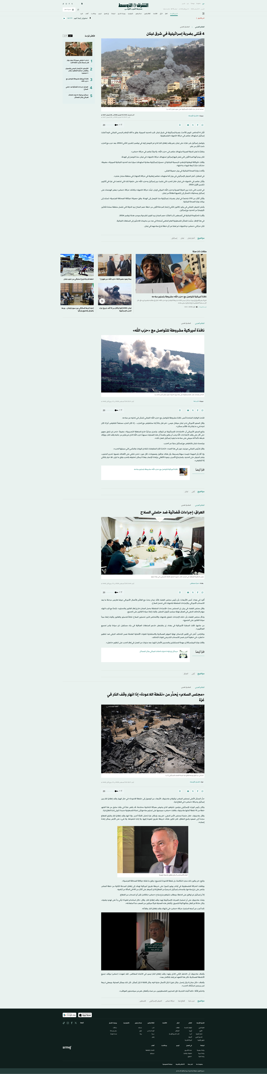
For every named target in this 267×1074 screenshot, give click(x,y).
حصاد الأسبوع (188, 1050)
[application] (152, 941)
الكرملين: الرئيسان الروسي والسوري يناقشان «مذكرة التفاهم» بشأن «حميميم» (77, 70)
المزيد (81, 14)
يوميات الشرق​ (121, 14)
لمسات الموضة (113, 1034)
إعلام (153, 1037)
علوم (140, 1031)
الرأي (161, 14)
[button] (152, 941)
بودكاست (93, 14)
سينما (153, 1034)
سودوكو (152, 1053)
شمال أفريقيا (199, 1034)
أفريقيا (190, 1037)
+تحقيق (190, 1056)
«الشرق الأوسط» (193, 116)
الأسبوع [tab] (65, 35)
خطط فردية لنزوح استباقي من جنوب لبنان (79, 279)
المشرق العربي (185, 27)
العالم (166, 14)
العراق (186, 674)
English (198, 3)
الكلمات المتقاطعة (150, 1050)
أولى (193, 491)
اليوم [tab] (70, 35)
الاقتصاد (155, 14)
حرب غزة (191, 1001)
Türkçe (193, 3)
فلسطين (143, 1001)
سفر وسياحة (113, 1031)
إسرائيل (174, 238)
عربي (203, 3)
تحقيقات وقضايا (188, 1053)
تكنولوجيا (130, 14)
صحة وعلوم (139, 14)
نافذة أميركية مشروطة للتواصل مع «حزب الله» (168, 330)
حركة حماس (170, 1001)
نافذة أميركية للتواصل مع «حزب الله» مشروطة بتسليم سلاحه (179, 296)
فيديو (100, 14)
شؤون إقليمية (201, 1040)
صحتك (140, 1028)
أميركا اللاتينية (188, 1040)
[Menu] (203, 14)
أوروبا (190, 1031)
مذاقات (115, 1028)
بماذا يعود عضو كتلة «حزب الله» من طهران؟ (115, 279)
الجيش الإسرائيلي (155, 1001)
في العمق (106, 14)
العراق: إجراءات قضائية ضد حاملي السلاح (172, 512)
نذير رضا (196, 401)
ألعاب (86, 14)
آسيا (191, 1034)
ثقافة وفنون (147, 14)
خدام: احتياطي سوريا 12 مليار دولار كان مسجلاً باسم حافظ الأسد (78, 61)
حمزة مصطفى (194, 583)
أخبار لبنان (191, 238)
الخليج (201, 1031)
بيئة (141, 1034)
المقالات (177, 1028)
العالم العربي (199, 27)
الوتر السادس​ (150, 1031)
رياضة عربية (201, 1053)
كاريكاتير (177, 1031)
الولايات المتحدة (188, 1028)
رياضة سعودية (200, 1050)
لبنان (182, 238)
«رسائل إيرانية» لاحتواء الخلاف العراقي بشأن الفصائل (78, 96)
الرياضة (113, 14)
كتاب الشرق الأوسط (174, 1034)
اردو (188, 3)
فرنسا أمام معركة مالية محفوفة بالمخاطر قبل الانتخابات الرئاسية (174, 18)
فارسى (183, 3)
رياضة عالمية (201, 1056)
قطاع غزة (181, 1001)
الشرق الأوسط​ (174, 14)
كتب (153, 1028)
